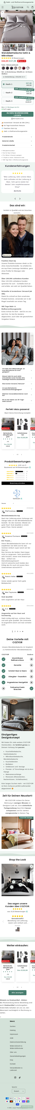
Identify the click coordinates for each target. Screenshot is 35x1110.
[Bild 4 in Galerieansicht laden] (29, 47)
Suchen (12, 1026)
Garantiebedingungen (17, 1056)
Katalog (13, 1030)
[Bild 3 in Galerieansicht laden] (21, 47)
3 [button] (17, 631)
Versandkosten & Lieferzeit (16, 1069)
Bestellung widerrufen (27, 1106)
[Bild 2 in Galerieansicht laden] (13, 47)
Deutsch (16, 1091)
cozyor (14, 1107)
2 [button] (15, 631)
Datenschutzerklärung (17, 1042)
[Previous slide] (15, 198)
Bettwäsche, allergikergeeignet (8, 434)
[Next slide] (19, 198)
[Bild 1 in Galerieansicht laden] (6, 47)
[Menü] (2, 7)
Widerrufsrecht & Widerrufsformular (16, 1047)
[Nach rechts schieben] (33, 47)
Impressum (14, 1034)
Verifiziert (16, 498)
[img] (6, 508)
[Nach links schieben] (1, 47)
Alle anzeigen (17, 993)
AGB (11, 1038)
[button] (28, 7)
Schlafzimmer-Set (22, 434)
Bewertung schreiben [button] (17, 483)
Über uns (13, 1052)
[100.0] (17, 493)
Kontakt (13, 1064)
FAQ (11, 1060)
